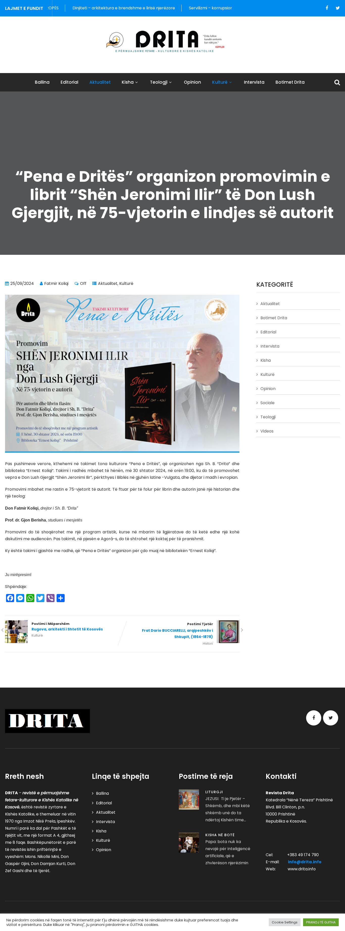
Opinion (192, 82)
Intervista (254, 82)
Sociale (267, 403)
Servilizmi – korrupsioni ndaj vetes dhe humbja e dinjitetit (213, 8)
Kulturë (220, 82)
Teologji (158, 82)
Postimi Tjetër (177, 630)
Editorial (69, 82)
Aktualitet (100, 82)
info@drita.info (305, 862)
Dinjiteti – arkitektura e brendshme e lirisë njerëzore (93, 8)
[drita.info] (172, 41)
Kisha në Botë (220, 834)
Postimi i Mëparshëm (67, 627)
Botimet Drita (290, 82)
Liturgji (214, 791)
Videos (267, 431)
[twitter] (338, 8)
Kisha (128, 82)
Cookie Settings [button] (285, 922)
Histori (208, 643)
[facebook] (327, 8)
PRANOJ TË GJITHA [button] (321, 922)
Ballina (42, 82)
